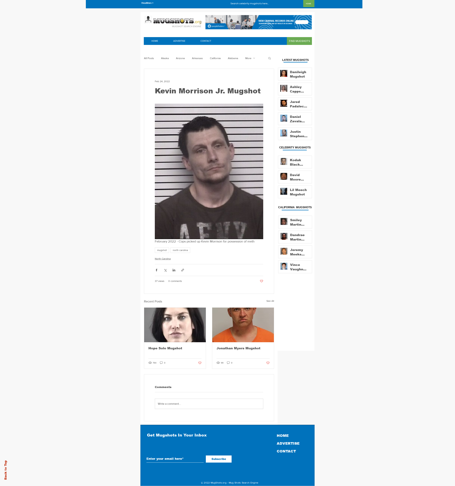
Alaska (165, 58)
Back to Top (5, 470)
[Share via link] (182, 270)
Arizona (180, 58)
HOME (283, 436)
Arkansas (197, 58)
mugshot (162, 250)
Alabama (233, 58)
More (248, 58)
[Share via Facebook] (156, 270)
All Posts (149, 58)
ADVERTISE (288, 443)
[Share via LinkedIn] (174, 270)
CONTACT (286, 451)
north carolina (180, 250)
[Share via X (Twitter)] (165, 270)
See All (270, 300)
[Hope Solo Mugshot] (175, 325)
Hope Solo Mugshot (165, 348)
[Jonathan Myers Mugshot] (243, 325)
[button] (269, 58)
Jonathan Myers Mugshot (238, 348)
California (215, 58)
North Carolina (163, 258)
